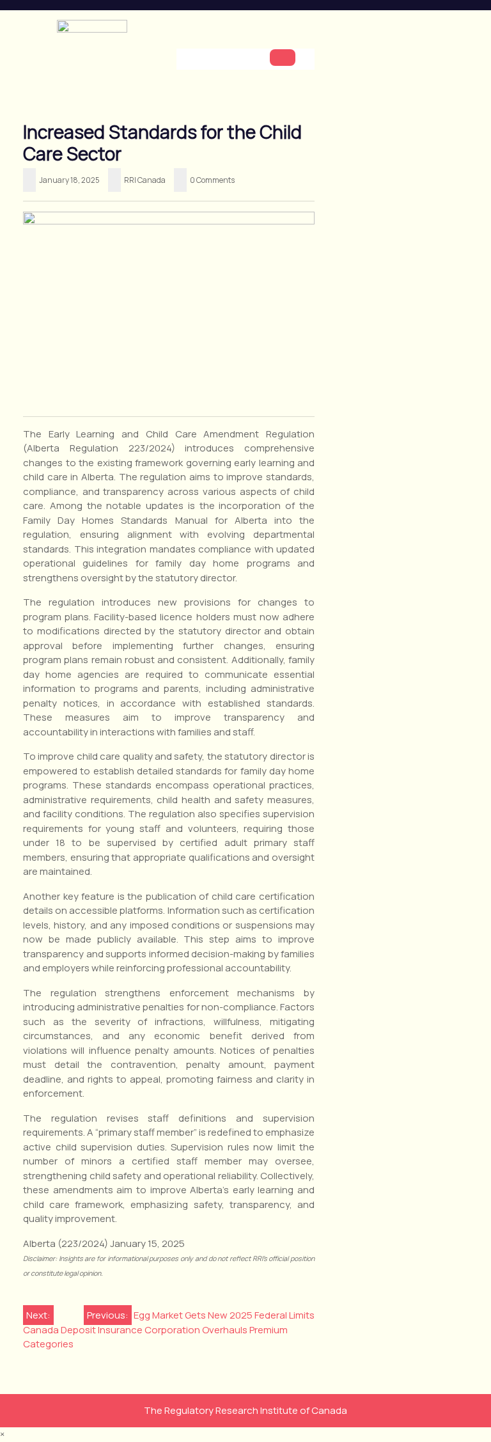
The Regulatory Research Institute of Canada (245, 1410)
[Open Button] (282, 58)
